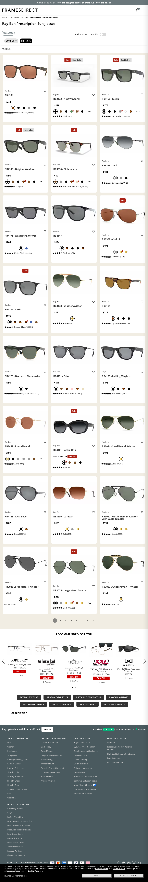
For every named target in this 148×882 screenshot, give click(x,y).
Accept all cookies (129, 875)
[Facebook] (119, 863)
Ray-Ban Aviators (118, 697)
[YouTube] (139, 863)
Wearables (11, 797)
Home (4, 17)
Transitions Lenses (15, 847)
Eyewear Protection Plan (84, 746)
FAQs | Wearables (15, 817)
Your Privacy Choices (83, 785)
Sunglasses (12, 755)
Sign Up (47, 729)
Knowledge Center (15, 808)
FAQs (9, 812)
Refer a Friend (47, 776)
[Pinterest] (129, 863)
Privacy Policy (101, 869)
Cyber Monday (47, 751)
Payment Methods (82, 742)
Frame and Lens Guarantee (85, 776)
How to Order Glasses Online (19, 821)
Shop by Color (13, 772)
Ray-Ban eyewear (29, 697)
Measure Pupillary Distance (19, 829)
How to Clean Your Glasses (18, 825)
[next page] (93, 621)
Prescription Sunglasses (18, 17)
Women (10, 746)
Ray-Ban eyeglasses (57, 697)
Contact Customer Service (85, 789)
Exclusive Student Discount (52, 768)
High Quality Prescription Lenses (121, 754)
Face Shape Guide (15, 834)
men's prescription (114, 704)
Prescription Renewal (83, 793)
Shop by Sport (13, 785)
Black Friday (46, 746)
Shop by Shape (13, 780)
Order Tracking (80, 759)
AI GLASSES (8, 33)
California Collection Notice (85, 780)
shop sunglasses (61, 704)
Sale (9, 793)
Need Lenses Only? (15, 842)
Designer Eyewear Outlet (51, 755)
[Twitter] (124, 863)
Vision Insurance (81, 763)
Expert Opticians (114, 758)
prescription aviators (88, 697)
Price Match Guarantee (50, 772)
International (79, 772)
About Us (111, 742)
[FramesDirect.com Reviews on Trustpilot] (116, 729)
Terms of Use (119, 869)
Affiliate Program (48, 780)
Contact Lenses (14, 763)
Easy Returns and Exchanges (86, 751)
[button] (144, 661)
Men (9, 742)
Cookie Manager (35, 871)
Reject (97, 875)
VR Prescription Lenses (17, 789)
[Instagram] (134, 863)
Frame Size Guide (14, 838)
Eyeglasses (11, 751)
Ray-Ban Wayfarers (33, 704)
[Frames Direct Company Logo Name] (20, 9)
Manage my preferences (15, 876)
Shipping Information (83, 768)
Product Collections (15, 768)
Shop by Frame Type (16, 776)
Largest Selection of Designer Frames (119, 748)
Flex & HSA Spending (16, 855)
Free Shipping (46, 759)
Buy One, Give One (115, 762)
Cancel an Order (81, 755)
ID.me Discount (47, 763)
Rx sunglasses (88, 704)
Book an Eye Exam (15, 851)
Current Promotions (49, 742)
